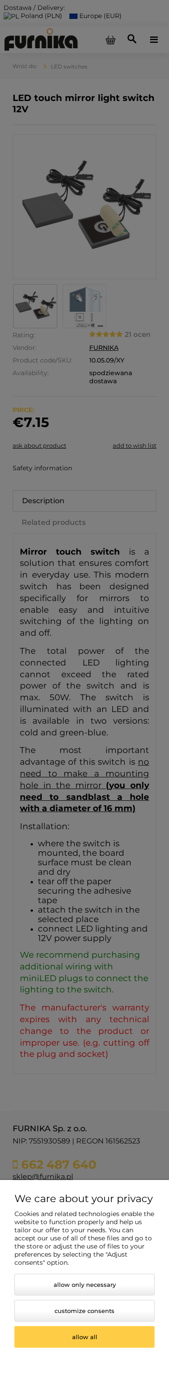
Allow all (84, 1337)
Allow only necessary (85, 1284)
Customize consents (84, 1310)
